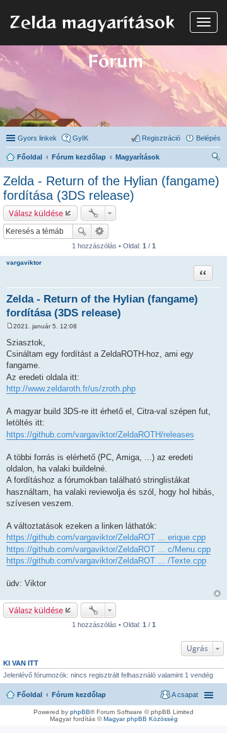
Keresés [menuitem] (216, 158)
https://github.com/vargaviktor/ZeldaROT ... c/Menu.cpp (108, 549)
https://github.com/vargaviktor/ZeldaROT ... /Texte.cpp (106, 560)
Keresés (82, 231)
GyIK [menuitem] (80, 138)
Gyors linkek (37, 138)
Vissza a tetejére (217, 593)
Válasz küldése (36, 213)
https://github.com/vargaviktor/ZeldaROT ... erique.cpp (106, 537)
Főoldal (29, 694)
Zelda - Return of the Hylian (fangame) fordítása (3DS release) (111, 188)
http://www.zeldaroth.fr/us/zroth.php (71, 388)
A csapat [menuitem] (185, 694)
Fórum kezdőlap (79, 694)
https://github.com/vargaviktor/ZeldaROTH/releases (100, 434)
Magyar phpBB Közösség (140, 718)
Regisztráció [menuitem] (161, 138)
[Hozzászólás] (9, 326)
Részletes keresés (99, 231)
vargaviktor (24, 262)
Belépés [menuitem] (208, 138)
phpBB (80, 711)
